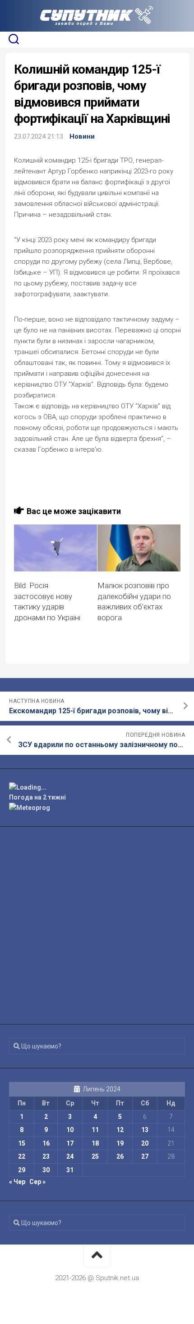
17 (70, 1143)
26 (120, 1156)
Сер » (37, 1181)
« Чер (17, 1181)
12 (120, 1129)
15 (21, 1143)
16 (46, 1143)
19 (120, 1143)
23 (46, 1156)
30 (46, 1170)
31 (70, 1170)
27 (144, 1156)
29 (21, 1170)
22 (21, 1156)
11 (95, 1129)
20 (144, 1143)
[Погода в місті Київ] (97, 787)
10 (70, 1129)
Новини (82, 136)
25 (95, 1156)
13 (144, 1129)
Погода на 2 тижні (37, 797)
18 (95, 1143)
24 (70, 1156)
